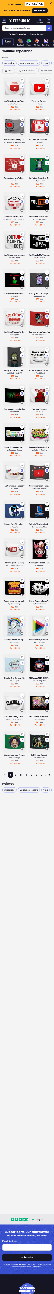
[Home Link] (19, 21)
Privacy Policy (36, 1264)
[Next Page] (49, 775)
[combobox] (24, 28)
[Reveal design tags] (21, 95)
